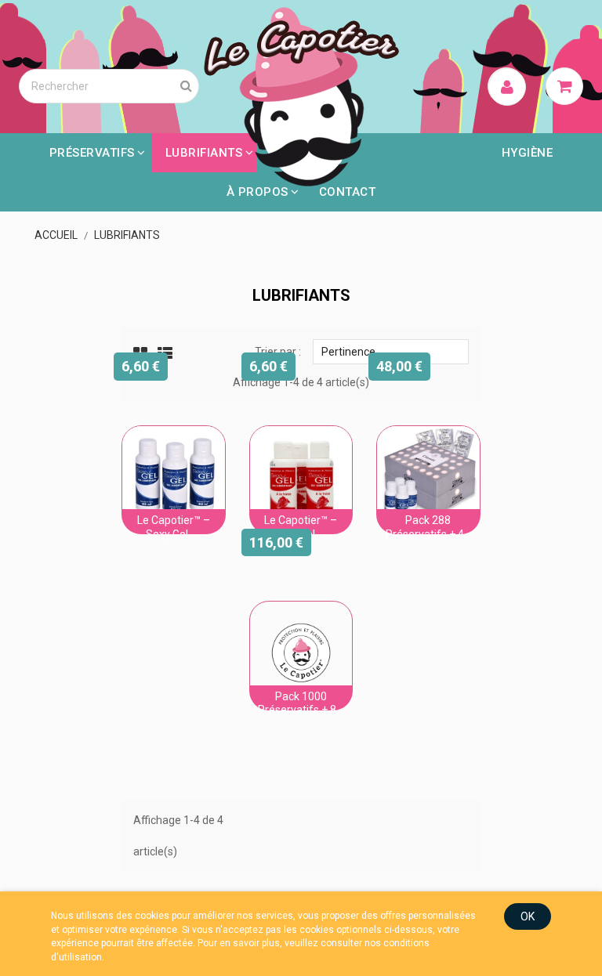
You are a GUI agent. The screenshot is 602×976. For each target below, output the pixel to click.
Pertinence (390, 351)
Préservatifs (92, 153)
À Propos (257, 192)
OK (527, 916)
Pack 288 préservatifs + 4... (428, 527)
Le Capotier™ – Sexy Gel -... (173, 527)
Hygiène (527, 153)
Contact (347, 192)
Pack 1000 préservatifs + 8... (300, 703)
